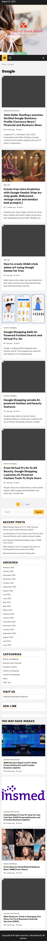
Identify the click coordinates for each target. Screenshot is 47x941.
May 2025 (7, 602)
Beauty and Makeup (10, 659)
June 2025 (7, 598)
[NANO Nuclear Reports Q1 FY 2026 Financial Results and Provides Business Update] (23, 740)
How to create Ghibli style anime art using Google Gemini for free (21, 267)
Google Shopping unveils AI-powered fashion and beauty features (22, 403)
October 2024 (8, 629)
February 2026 (8, 567)
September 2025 (9, 587)
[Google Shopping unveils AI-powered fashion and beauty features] (23, 376)
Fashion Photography (11, 675)
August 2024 (8, 637)
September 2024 (9, 633)
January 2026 (8, 571)
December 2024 (9, 622)
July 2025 (6, 595)
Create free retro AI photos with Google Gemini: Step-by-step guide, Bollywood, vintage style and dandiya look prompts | (23, 196)
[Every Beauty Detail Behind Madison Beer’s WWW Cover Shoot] (23, 844)
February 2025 (8, 614)
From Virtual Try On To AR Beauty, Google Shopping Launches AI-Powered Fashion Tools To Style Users (23, 473)
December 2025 (9, 575)
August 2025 (8, 591)
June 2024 (7, 645)
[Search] (43, 58)
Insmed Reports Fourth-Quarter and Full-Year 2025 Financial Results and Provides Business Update (22, 817)
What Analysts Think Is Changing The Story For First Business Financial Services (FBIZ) (22, 919)
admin (20, 130)
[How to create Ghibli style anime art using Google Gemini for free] (23, 240)
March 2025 (7, 610)
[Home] (4, 58)
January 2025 (8, 618)
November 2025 (9, 579)
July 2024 (6, 641)
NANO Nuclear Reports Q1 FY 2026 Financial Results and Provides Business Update (20, 765)
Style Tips (7, 185)
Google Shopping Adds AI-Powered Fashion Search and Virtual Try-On (23, 335)
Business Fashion (10, 667)
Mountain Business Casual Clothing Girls (19, 553)
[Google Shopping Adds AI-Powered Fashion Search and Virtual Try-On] (23, 308)
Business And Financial (11, 111)
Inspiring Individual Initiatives (15, 697)
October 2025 (8, 583)
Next (27, 504)
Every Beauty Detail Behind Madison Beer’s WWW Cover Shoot (22, 868)
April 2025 (7, 606)
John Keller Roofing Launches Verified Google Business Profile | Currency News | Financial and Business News (23, 120)
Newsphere (35, 935)
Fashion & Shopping (10, 328)
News (5, 679)
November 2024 (9, 626)
